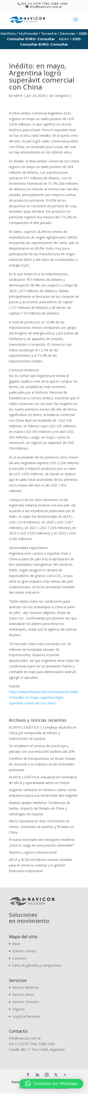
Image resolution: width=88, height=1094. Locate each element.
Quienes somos (24, 951)
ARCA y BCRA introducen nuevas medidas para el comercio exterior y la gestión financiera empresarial (40, 865)
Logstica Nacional (25, 1016)
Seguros (18, 1009)
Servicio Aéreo (23, 994)
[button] (51, 1083)
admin (18, 95)
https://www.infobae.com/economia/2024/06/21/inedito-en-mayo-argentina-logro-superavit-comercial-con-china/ (43, 697)
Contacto (19, 958)
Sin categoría (59, 95)
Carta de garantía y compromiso (36, 965)
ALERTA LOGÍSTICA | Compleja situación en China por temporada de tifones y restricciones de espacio (43, 733)
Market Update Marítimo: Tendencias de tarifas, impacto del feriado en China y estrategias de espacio (39, 808)
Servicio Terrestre (25, 1002)
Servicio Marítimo (25, 987)
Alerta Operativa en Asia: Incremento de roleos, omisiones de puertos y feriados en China (41, 827)
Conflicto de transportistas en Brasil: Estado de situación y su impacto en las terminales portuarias (42, 764)
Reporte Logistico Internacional (33, 852)
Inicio (16, 943)
